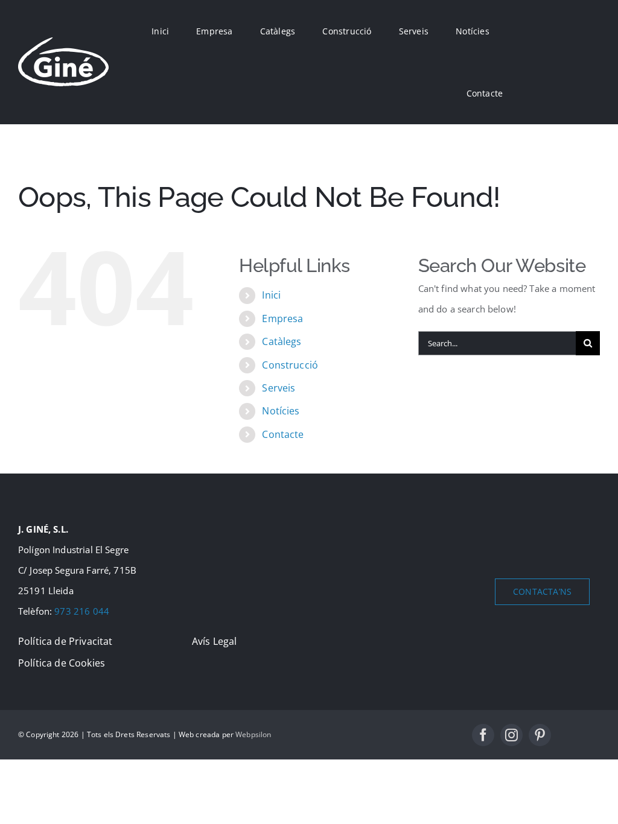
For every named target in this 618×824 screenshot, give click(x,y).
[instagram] (511, 735)
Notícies (280, 410)
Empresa (282, 318)
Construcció (290, 365)
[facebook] (483, 735)
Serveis (278, 388)
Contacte (283, 434)
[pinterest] (540, 735)
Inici (271, 295)
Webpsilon (253, 734)
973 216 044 (81, 611)
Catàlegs (281, 341)
